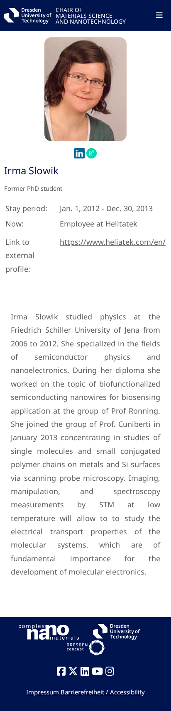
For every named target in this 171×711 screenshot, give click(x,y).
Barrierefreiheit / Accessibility (103, 692)
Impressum (42, 692)
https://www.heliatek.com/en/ (113, 242)
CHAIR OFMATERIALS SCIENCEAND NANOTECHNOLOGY (91, 15)
